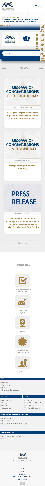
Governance (6, 385)
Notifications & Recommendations (13, 436)
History (4, 387)
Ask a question (7, 408)
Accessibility (22, 479)
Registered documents (32, 408)
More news (23, 243)
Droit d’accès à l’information (22, 477)
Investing (5, 405)
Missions (5, 382)
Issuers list (29, 400)
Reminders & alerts (31, 405)
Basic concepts (7, 400)
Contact (22, 471)
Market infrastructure (9, 421)
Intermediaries (7, 418)
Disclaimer (22, 474)
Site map (22, 469)
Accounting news (7, 439)
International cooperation (10, 390)
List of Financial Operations (34, 403)
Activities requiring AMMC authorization (15, 423)
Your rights (5, 403)
